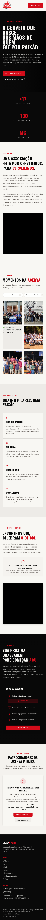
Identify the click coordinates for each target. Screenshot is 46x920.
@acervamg (7, 892)
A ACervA (6, 861)
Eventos (5, 870)
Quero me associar (14, 73)
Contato (5, 879)
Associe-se (36, 5)
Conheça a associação (15, 79)
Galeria (5, 867)
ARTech (17, 914)
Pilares (5, 864)
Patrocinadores (8, 873)
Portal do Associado (10, 876)
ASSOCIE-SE (23, 728)
